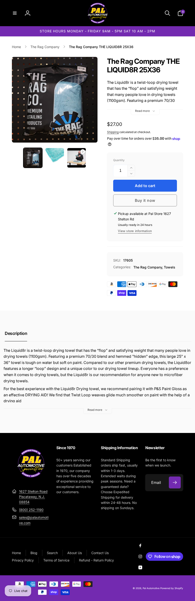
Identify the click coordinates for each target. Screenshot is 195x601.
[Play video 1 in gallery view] (76, 158)
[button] (15, 13)
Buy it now (145, 200)
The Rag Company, (148, 267)
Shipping (113, 132)
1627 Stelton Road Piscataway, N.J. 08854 (33, 496)
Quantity (119, 160)
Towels (169, 267)
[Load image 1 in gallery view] (33, 158)
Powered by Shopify (171, 588)
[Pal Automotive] (31, 479)
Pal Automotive (151, 588)
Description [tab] (16, 333)
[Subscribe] (175, 482)
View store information (135, 231)
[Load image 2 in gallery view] (54, 158)
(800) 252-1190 (31, 510)
